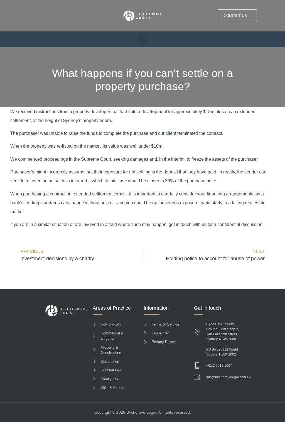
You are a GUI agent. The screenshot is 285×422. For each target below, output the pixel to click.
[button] (142, 38)
